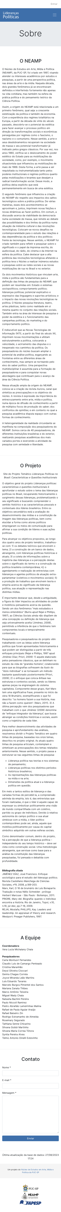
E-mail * (6, 1080)
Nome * (6, 1067)
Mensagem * (9, 1092)
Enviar (30, 1138)
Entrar (54, 4)
